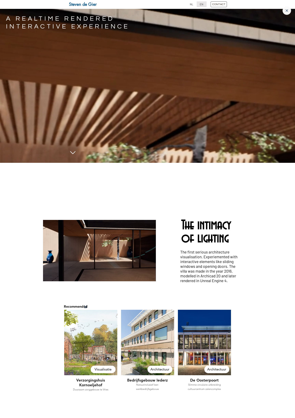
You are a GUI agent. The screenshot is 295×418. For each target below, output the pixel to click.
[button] (219, 4)
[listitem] (90, 359)
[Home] (287, 10)
